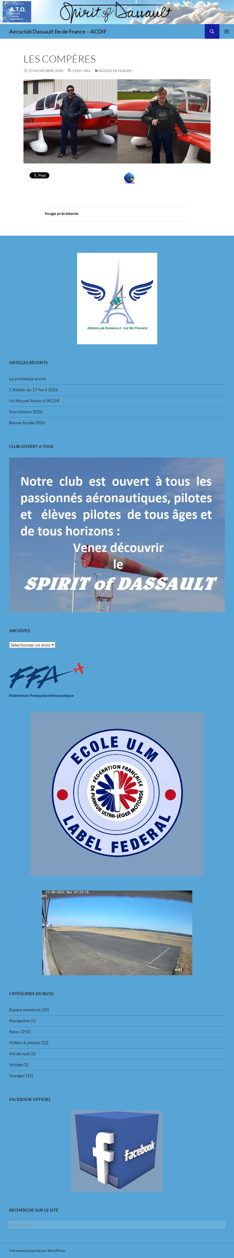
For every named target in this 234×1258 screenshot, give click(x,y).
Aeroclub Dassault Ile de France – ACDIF (58, 31)
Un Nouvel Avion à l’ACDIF (34, 400)
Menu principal (226, 31)
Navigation (19, 1020)
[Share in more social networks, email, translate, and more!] (129, 177)
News (14, 1031)
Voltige (16, 1064)
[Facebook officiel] (117, 1151)
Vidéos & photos (24, 1042)
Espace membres (25, 1009)
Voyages (17, 1075)
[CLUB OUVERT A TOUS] (117, 534)
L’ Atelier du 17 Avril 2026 (33, 389)
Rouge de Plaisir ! (116, 70)
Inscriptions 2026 (25, 411)
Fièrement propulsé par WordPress (37, 1250)
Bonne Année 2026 (27, 422)
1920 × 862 (81, 70)
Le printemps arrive (27, 378)
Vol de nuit (19, 1053)
